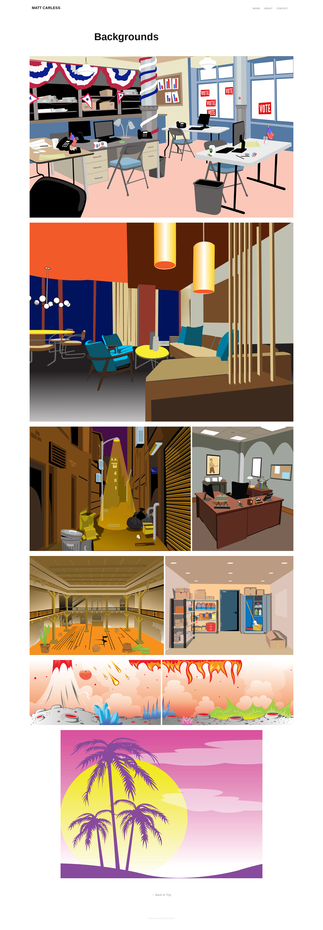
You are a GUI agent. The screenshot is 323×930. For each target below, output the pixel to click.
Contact (282, 8)
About (268, 8)
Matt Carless (46, 8)
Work (256, 8)
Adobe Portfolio (167, 918)
